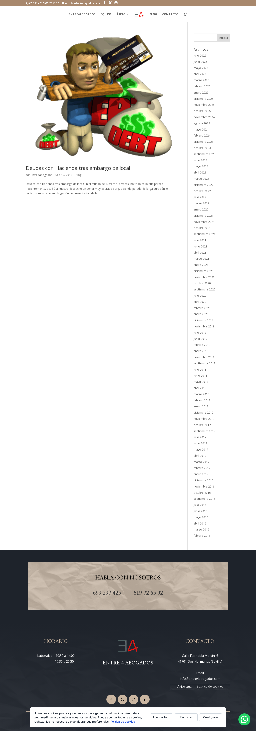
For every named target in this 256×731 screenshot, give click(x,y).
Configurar (210, 717)
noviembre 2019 (204, 326)
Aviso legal (184, 686)
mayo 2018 (201, 382)
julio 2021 (200, 240)
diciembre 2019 (203, 320)
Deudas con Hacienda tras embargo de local (78, 168)
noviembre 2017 (204, 419)
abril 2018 (200, 388)
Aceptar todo (161, 717)
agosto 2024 (202, 123)
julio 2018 (200, 369)
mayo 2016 (201, 517)
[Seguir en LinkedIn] (145, 699)
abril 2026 (200, 74)
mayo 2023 (201, 166)
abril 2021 (200, 252)
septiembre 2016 (204, 499)
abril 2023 (200, 172)
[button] (244, 719)
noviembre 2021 (204, 222)
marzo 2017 (201, 462)
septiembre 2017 (204, 431)
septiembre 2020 (204, 289)
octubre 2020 (202, 283)
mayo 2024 (201, 129)
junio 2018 (200, 375)
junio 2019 (200, 339)
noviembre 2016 (204, 486)
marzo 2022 (201, 203)
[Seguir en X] (122, 699)
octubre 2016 (202, 493)
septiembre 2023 (204, 154)
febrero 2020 (202, 308)
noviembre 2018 (204, 357)
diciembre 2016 (203, 480)
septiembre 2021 (204, 234)
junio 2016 (200, 511)
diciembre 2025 (203, 99)
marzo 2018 (201, 394)
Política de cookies (210, 686)
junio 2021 (200, 246)
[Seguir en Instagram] (133, 699)
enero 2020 (201, 314)
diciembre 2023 (203, 142)
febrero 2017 (202, 468)
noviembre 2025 (204, 105)
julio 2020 (200, 295)
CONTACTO (170, 14)
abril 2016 (200, 523)
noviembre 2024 (204, 117)
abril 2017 (200, 456)
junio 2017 (200, 443)
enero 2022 (201, 209)
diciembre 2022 (203, 185)
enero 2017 (201, 474)
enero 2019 (201, 351)
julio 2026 (200, 55)
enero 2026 (201, 92)
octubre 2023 (202, 148)
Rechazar (186, 717)
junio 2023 (200, 160)
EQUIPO (106, 14)
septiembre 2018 (204, 363)
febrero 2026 (202, 86)
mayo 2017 (201, 449)
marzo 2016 (201, 529)
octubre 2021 (202, 228)
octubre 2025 (202, 111)
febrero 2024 (202, 135)
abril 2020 (200, 302)
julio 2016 (200, 505)
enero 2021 (201, 265)
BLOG (153, 14)
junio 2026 (200, 62)
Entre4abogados (41, 175)
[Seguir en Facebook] (111, 699)
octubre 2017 (202, 425)
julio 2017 (200, 437)
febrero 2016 (202, 536)
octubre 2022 (202, 191)
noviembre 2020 (204, 277)
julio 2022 (200, 197)
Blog (78, 175)
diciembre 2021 (203, 215)
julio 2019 (200, 332)
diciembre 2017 (203, 412)
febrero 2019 (202, 345)
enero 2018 (201, 406)
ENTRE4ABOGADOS (82, 14)
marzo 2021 (201, 258)
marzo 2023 (201, 179)
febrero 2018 (202, 400)
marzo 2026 (201, 80)
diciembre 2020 (203, 271)
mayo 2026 (201, 68)
